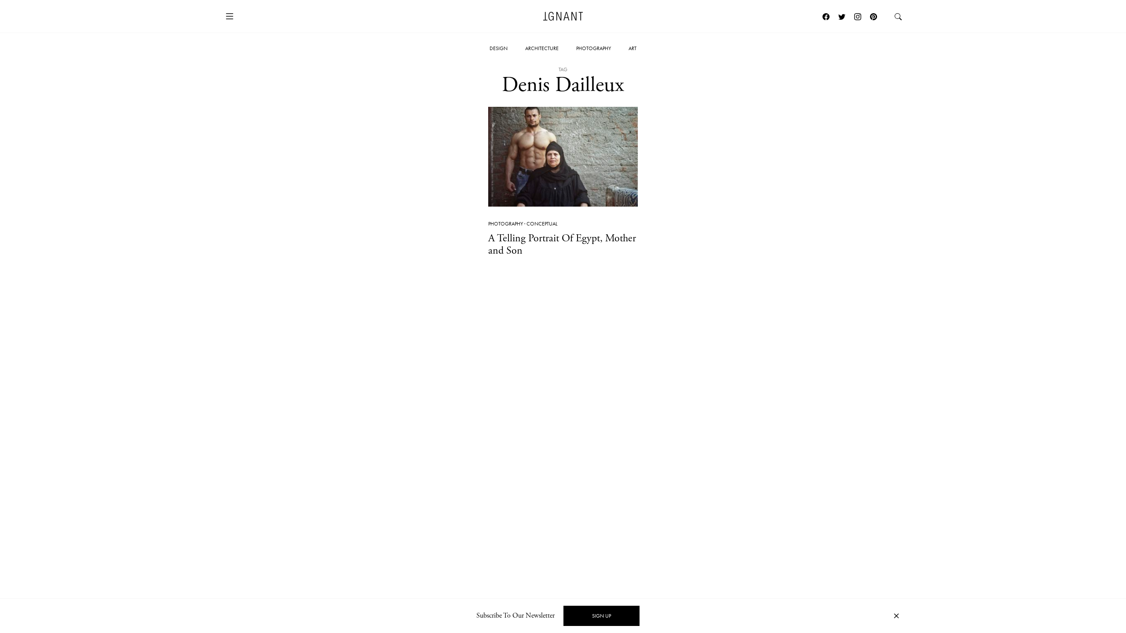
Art (632, 48)
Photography (593, 48)
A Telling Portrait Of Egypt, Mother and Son (562, 245)
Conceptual (541, 223)
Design (499, 48)
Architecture (542, 48)
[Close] (896, 616)
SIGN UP (601, 615)
